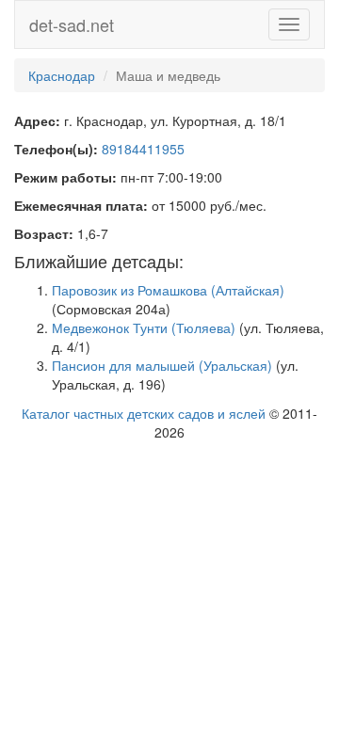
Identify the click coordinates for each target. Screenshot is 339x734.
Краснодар (61, 75)
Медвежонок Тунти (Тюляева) (143, 327)
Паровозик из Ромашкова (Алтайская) (168, 289)
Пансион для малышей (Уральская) (162, 365)
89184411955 (143, 148)
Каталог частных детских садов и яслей (144, 413)
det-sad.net (71, 24)
